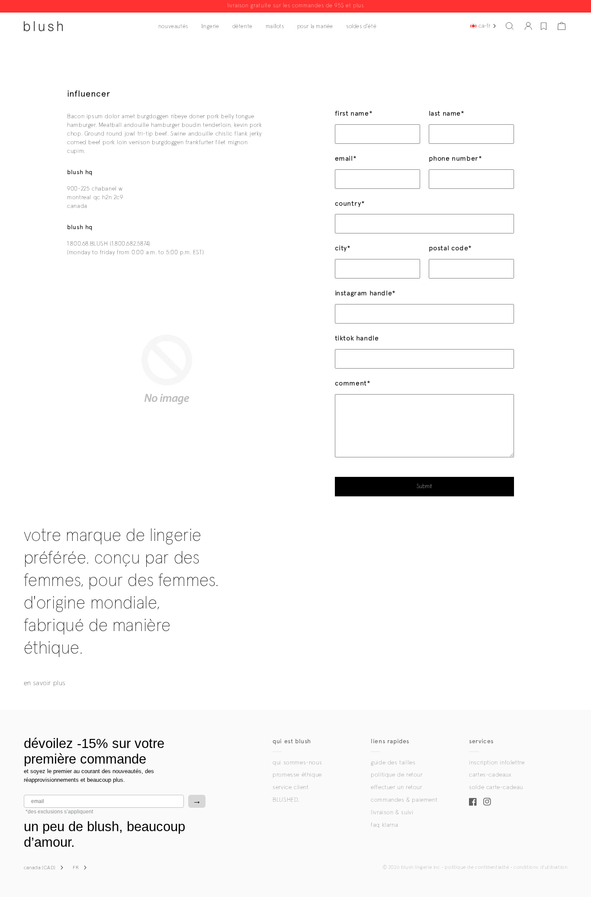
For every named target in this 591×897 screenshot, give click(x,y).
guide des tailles (393, 763)
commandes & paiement (404, 800)
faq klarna (384, 825)
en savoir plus (44, 683)
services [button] (481, 741)
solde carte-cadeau (496, 787)
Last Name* (447, 113)
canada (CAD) (40, 868)
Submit (424, 486)
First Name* (354, 113)
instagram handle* (365, 293)
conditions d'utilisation (540, 867)
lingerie (210, 26)
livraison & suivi (392, 813)
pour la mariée (315, 26)
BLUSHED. (286, 800)
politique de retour (396, 775)
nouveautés (173, 26)
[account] (528, 26)
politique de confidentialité (477, 867)
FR (76, 868)
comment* (353, 383)
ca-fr (484, 26)
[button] (510, 26)
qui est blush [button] (292, 741)
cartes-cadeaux (490, 775)
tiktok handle (357, 338)
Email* (346, 158)
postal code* (450, 248)
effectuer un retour (396, 787)
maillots (275, 26)
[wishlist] (543, 26)
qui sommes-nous (297, 763)
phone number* (455, 158)
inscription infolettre (496, 763)
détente (242, 26)
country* (350, 203)
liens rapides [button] (390, 741)
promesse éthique (297, 775)
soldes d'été (361, 26)
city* (343, 248)
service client (290, 787)
